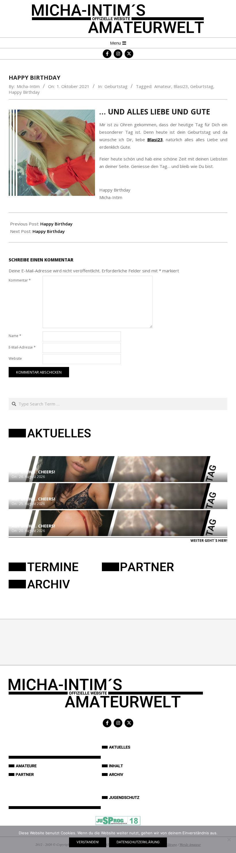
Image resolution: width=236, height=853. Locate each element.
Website (15, 358)
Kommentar (20, 280)
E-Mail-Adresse (22, 347)
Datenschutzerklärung (138, 842)
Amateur (162, 86)
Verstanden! (88, 842)
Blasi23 (181, 86)
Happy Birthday (24, 92)
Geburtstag (115, 86)
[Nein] (229, 839)
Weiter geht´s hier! (209, 540)
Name (15, 335)
